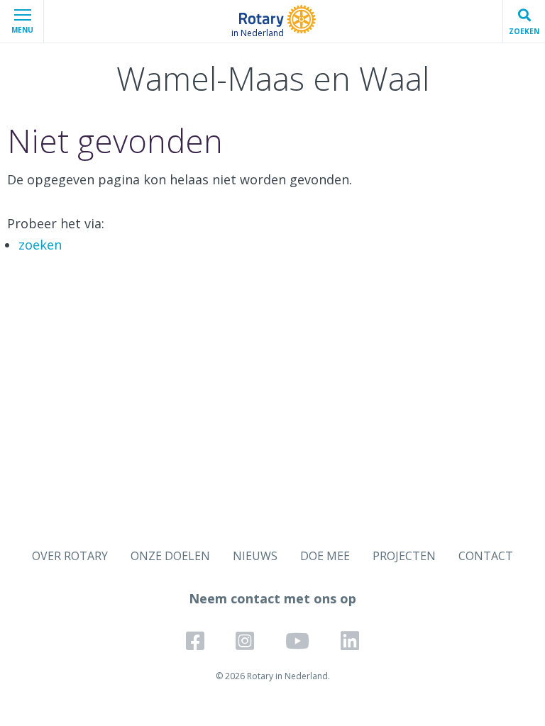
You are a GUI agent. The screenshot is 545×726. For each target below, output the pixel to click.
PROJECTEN (404, 556)
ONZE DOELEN (170, 556)
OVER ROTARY (70, 556)
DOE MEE (325, 556)
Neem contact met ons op (272, 598)
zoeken (40, 244)
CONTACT (485, 556)
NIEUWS (255, 556)
